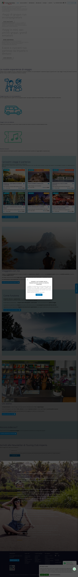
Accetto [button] (42, 574)
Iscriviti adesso (14, 560)
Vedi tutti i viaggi (9, 217)
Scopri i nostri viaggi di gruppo (9, 282)
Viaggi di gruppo (23, 2)
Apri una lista (38, 2)
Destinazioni (31, 2)
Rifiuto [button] (47, 574)
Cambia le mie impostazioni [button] (55, 574)
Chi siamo (44, 2)
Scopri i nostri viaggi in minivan (11, 310)
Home (18, 2)
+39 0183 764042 (59, 3)
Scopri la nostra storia (8, 414)
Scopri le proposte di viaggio (8, 433)
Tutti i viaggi (71, 3)
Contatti (50, 2)
